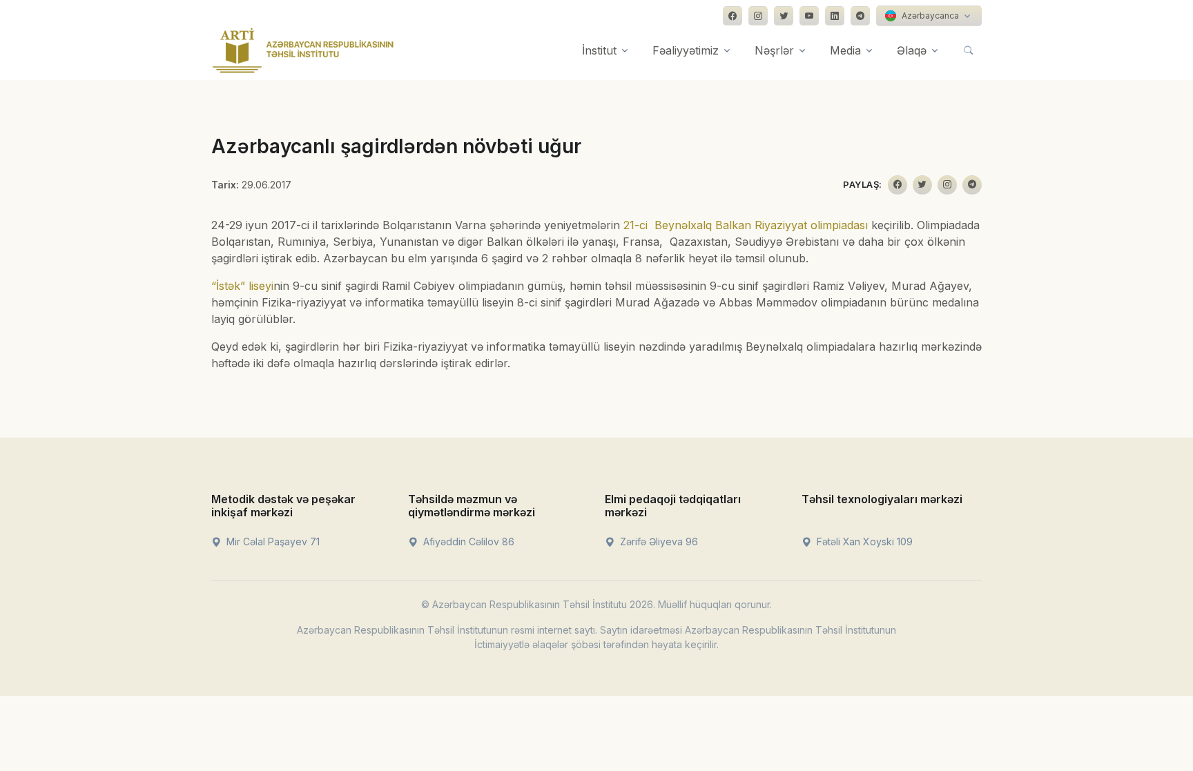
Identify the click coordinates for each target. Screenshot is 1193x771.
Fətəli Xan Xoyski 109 (863, 541)
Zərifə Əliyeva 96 (657, 541)
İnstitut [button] (599, 50)
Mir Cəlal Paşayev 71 (272, 541)
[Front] (303, 50)
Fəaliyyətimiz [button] (685, 50)
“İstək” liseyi (242, 286)
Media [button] (845, 50)
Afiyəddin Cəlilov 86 (467, 541)
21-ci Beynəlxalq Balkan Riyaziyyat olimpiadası (745, 225)
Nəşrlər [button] (774, 50)
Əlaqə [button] (912, 50)
